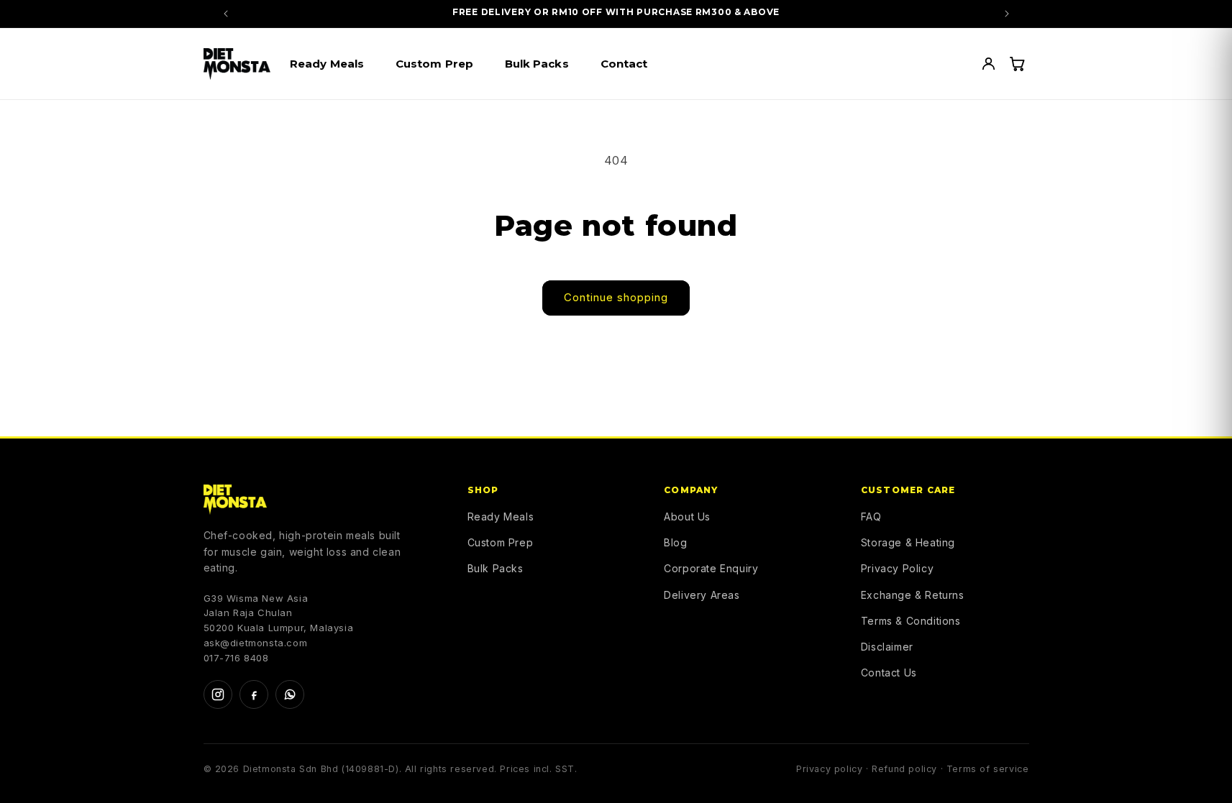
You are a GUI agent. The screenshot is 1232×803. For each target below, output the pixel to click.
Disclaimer (887, 647)
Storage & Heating (908, 542)
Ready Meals (500, 516)
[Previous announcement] (226, 13)
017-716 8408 (236, 658)
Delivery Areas (701, 595)
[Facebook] (253, 694)
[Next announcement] (1007, 13)
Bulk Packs (495, 568)
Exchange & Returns (912, 595)
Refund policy (904, 768)
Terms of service (987, 768)
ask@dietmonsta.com (256, 642)
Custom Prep (500, 542)
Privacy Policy (897, 568)
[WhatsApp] (289, 694)
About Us (687, 516)
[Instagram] (218, 694)
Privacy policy (829, 768)
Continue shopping (616, 297)
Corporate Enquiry (711, 568)
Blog (675, 542)
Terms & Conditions (911, 621)
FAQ (871, 516)
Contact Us (889, 672)
